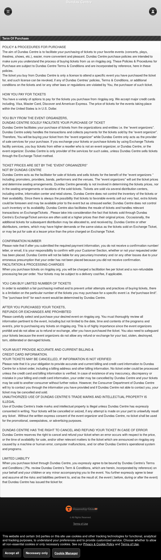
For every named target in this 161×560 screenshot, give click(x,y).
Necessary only (37, 553)
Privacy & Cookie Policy (98, 544)
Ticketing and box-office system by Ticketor (81, 509)
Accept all (12, 553)
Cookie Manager (66, 553)
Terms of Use (80, 523)
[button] (153, 11)
